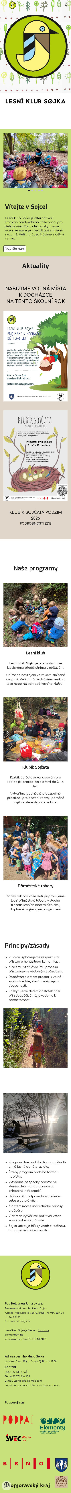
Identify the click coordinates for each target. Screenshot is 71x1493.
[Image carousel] (35, 162)
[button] (4, 5)
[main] (35, 207)
